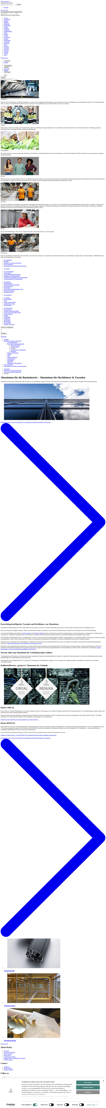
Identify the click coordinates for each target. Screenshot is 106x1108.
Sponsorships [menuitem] (7, 323)
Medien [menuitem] (6, 70)
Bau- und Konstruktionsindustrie (12, 372)
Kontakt (6, 7)
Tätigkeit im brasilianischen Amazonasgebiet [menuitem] (15, 277)
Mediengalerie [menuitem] (7, 305)
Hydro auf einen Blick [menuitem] (10, 302)
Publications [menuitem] (7, 320)
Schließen (3, 333)
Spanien (6, 52)
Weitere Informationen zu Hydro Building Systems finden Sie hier (24, 643)
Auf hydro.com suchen (7, 3)
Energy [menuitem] (7, 268)
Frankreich (7, 30)
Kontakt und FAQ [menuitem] (8, 292)
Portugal (6, 46)
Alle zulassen (88, 1082)
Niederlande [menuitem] (7, 317)
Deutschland (7, 25)
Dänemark (6, 24)
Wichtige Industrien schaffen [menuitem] (11, 311)
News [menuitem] (5, 300)
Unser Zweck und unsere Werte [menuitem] (12, 312)
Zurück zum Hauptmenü (7, 327)
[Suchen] (17, 79)
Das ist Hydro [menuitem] (7, 309)
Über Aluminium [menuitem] (8, 264)
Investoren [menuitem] (6, 69)
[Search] (17, 14)
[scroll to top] (1, 335)
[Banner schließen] (103, 1081)
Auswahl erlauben (88, 1087)
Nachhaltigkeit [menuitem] (8, 65)
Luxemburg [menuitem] (7, 318)
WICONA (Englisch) (39, 633)
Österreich (6, 43)
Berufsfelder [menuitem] (7, 287)
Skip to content (5, 1)
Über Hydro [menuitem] (7, 72)
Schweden (6, 47)
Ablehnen (88, 1092)
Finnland (6, 28)
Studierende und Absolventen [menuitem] (11, 284)
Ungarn (6, 53)
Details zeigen (91, 1104)
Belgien (6, 21)
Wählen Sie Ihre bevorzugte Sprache (10, 15)
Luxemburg (7, 37)
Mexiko (6, 39)
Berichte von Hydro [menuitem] (9, 324)
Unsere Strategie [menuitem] (8, 314)
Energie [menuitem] (6, 62)
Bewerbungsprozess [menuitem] (9, 290)
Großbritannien (8, 31)
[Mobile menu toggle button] (5, 75)
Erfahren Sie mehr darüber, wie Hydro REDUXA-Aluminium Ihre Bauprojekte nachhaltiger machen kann (28, 735)
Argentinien (7, 19)
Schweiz (6, 49)
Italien (5, 33)
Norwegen (7, 42)
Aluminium (4, 336)
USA (5, 55)
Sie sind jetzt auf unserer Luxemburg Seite (11, 12)
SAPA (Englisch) (26, 633)
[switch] (51, 1104)
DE (1, 10)
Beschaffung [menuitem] (7, 321)
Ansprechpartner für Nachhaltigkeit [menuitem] (13, 279)
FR (4, 10)
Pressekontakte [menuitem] (8, 299)
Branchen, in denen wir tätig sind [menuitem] (12, 263)
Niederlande (7, 40)
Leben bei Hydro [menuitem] (8, 286)
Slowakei (6, 50)
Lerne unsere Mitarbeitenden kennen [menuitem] (13, 289)
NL (7, 10)
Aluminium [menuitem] (7, 61)
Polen (5, 44)
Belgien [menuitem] (6, 315)
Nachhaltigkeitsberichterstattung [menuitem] (12, 274)
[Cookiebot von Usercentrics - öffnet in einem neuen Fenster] (10, 1105)
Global (6, 18)
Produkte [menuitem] (6, 261)
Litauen (6, 36)
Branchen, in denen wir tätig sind (12, 370)
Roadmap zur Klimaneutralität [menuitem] (12, 276)
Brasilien (6, 22)
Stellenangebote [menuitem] (8, 283)
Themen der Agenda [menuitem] (9, 303)
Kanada (6, 34)
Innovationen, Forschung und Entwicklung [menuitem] (15, 266)
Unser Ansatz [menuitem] (7, 273)
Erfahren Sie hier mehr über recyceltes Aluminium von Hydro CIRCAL (19, 719)
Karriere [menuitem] (6, 67)
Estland (6, 27)
